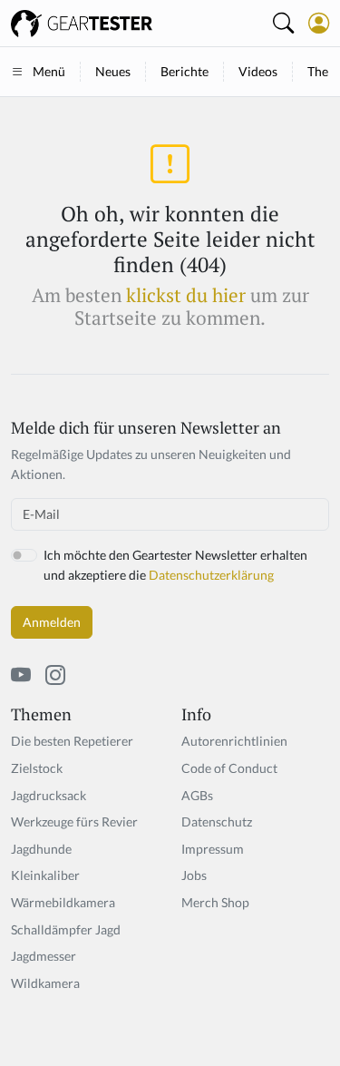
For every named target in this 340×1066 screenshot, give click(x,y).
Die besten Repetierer (72, 740)
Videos (257, 71)
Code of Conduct (229, 768)
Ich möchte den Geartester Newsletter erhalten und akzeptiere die (175, 564)
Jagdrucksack (48, 795)
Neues (113, 71)
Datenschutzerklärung (211, 574)
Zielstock (37, 768)
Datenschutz (216, 821)
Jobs (194, 875)
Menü (49, 71)
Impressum (212, 848)
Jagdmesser (43, 955)
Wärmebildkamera (63, 902)
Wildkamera (45, 983)
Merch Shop (215, 902)
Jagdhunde (41, 848)
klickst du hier (186, 295)
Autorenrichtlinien (234, 740)
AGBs (197, 795)
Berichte (184, 71)
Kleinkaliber (45, 875)
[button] (318, 22)
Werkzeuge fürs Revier (74, 821)
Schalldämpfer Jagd (66, 929)
